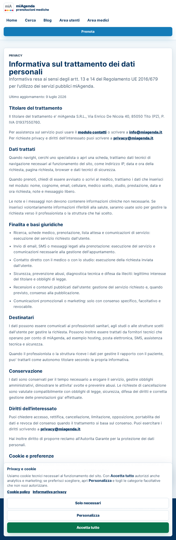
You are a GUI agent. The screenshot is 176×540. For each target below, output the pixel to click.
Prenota (88, 32)
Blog (48, 20)
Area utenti (69, 20)
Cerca (30, 20)
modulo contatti (92, 132)
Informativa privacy (49, 492)
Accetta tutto (88, 527)
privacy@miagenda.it (133, 138)
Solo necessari (88, 503)
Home (11, 20)
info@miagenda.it (145, 132)
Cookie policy (18, 492)
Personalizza (88, 515)
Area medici (98, 20)
